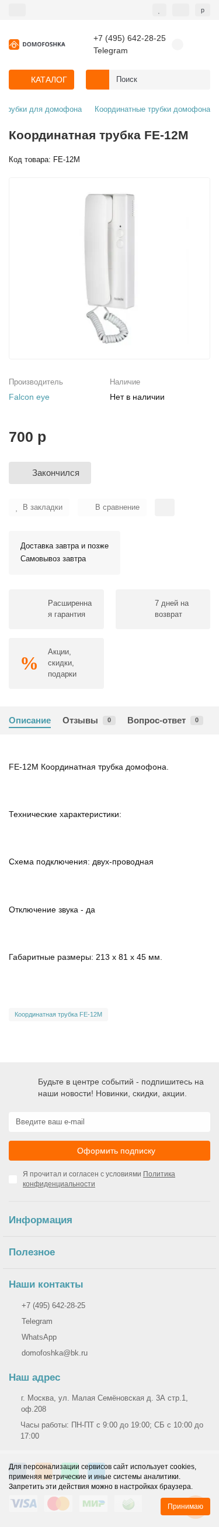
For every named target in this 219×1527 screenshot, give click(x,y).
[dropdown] (17, 10)
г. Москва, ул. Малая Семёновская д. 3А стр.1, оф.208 (104, 1403)
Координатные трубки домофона (152, 109)
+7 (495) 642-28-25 (129, 38)
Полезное (32, 1252)
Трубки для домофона (42, 109)
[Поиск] (198, 79)
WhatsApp (39, 1337)
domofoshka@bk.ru (55, 1352)
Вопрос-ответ (163, 720)
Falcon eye (29, 397)
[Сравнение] (180, 10)
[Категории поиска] (97, 80)
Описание (30, 720)
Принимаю (185, 1506)
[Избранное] (159, 10)
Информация (40, 1220)
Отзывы (86, 720)
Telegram (110, 50)
